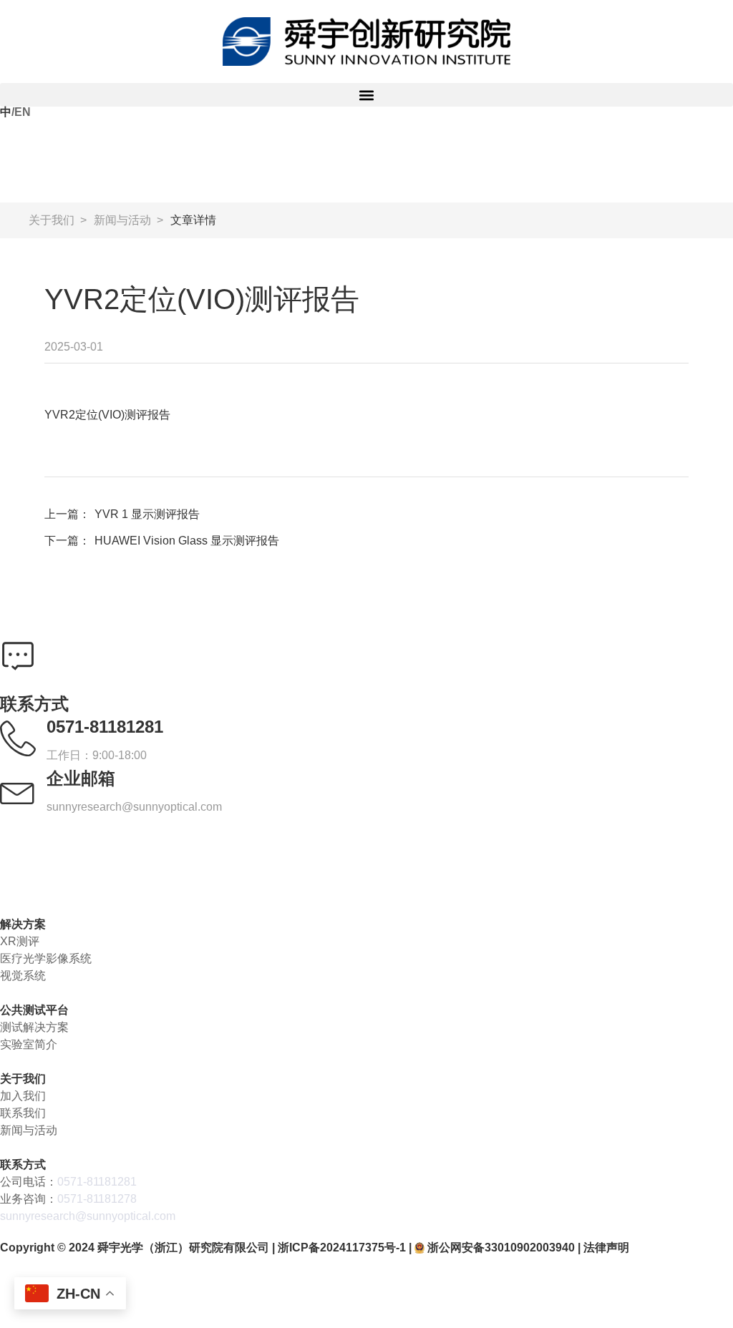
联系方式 (23, 1164)
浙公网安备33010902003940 (501, 1247)
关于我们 (51, 220)
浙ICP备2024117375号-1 (342, 1247)
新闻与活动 (122, 220)
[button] (366, 95)
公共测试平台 (34, 1010)
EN (22, 112)
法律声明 (606, 1247)
